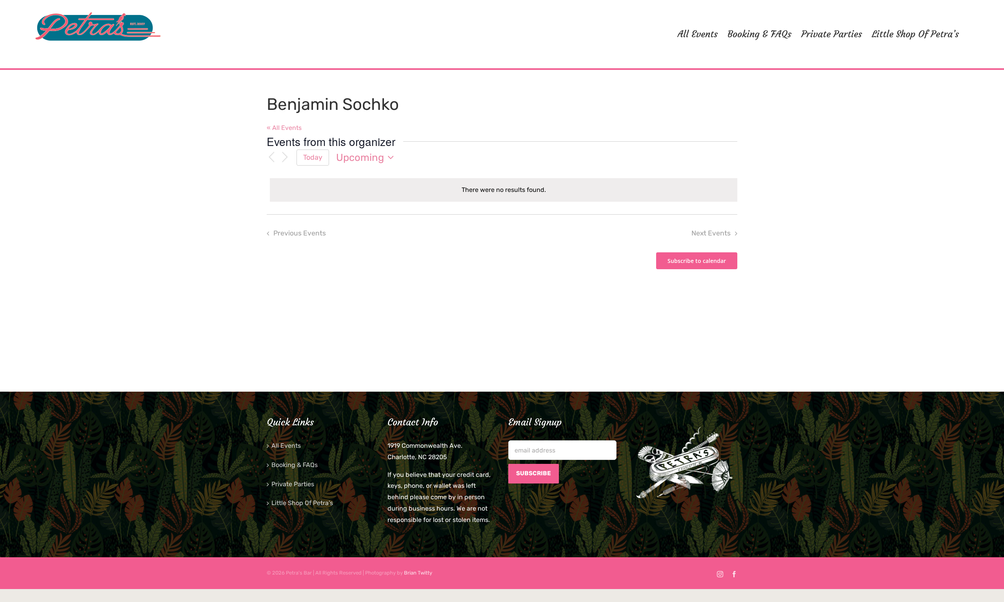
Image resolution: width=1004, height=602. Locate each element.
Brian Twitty (418, 573)
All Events (286, 445)
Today (312, 157)
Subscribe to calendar (697, 260)
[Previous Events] (271, 157)
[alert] (503, 190)
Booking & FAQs (294, 465)
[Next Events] (284, 157)
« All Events (284, 127)
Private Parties (292, 484)
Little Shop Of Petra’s (302, 503)
